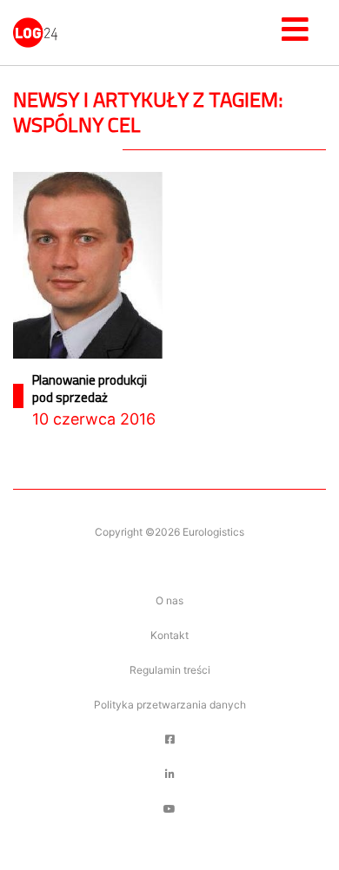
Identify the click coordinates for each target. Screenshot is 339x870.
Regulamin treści (170, 669)
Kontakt (169, 635)
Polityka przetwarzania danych (170, 704)
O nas (169, 600)
